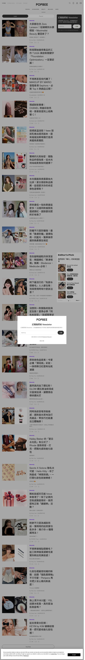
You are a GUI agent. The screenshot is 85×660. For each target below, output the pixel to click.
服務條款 (45, 337)
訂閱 (61, 333)
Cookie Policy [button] (54, 654)
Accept (74, 654)
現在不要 (42, 341)
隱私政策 (49, 337)
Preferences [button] (26, 655)
